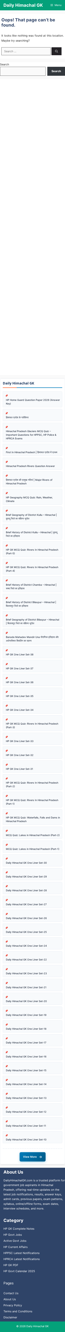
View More (32, 1157)
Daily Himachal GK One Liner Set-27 (26, 904)
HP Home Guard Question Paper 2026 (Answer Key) (33, 401)
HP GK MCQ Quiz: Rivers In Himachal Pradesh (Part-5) (32, 551)
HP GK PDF (10, 1265)
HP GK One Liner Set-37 (19, 668)
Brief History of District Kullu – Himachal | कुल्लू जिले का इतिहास (31, 534)
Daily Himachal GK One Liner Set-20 (26, 1001)
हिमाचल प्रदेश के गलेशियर (17, 417)
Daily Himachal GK (23, 5)
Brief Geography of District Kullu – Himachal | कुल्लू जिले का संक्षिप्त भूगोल (31, 516)
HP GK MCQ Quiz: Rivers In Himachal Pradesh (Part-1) (32, 802)
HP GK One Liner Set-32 (19, 755)
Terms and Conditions (17, 1311)
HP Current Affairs (15, 1247)
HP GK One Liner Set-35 (19, 696)
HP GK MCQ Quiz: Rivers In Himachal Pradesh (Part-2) (32, 784)
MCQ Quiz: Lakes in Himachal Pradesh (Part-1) (32, 848)
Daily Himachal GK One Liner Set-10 (26, 1139)
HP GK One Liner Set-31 (19, 768)
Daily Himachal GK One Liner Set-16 (26, 1056)
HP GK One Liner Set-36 (19, 682)
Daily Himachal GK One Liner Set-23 (26, 973)
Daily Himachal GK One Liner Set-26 (26, 918)
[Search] (56, 51)
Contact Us (10, 1293)
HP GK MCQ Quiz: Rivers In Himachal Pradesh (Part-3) (32, 725)
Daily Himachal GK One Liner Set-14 (26, 1084)
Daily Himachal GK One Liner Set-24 (26, 945)
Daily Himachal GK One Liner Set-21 (26, 987)
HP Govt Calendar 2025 (19, 1271)
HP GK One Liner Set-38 (19, 654)
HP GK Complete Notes (18, 1228)
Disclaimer (10, 1317)
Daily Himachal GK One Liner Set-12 (26, 1111)
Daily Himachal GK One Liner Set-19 (26, 1014)
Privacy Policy (12, 1305)
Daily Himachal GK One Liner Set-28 (26, 890)
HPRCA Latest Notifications (21, 1259)
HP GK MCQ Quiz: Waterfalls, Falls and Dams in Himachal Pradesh (33, 819)
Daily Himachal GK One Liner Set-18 (26, 1028)
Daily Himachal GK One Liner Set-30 (26, 862)
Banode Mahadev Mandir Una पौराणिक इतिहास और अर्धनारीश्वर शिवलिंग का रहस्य (32, 639)
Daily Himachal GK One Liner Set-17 (26, 1042)
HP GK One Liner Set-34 (19, 709)
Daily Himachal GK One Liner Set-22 (26, 959)
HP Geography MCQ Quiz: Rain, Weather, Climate (29, 499)
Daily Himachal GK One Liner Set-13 (26, 1097)
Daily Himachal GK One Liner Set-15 (26, 1070)
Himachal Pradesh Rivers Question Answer (30, 466)
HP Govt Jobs (12, 1234)
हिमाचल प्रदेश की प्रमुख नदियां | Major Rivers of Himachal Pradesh (29, 481)
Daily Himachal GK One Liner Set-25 (26, 931)
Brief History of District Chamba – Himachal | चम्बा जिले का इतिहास (31, 586)
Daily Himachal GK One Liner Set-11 (26, 1125)
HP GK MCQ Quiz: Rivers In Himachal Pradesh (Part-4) (32, 569)
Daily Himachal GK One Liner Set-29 (26, 876)
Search (4, 64)
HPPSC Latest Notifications (21, 1253)
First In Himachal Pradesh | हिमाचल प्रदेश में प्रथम (31, 452)
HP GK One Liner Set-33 (19, 741)
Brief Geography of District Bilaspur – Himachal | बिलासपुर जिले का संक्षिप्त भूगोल (32, 621)
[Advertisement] (32, 227)
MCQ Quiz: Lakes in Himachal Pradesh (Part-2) (33, 835)
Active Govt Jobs (14, 1240)
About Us (9, 1299)
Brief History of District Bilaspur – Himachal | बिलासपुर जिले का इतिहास (31, 604)
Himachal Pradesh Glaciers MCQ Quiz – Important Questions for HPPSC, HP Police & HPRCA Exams (31, 435)
